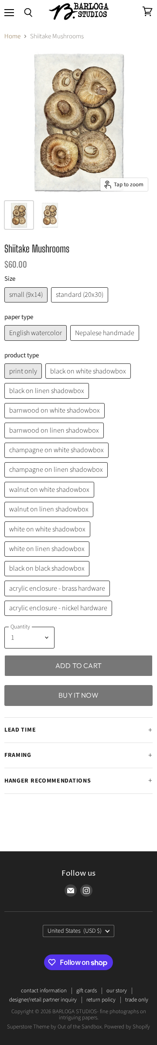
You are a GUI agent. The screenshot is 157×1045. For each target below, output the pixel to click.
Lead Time (20, 730)
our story (116, 991)
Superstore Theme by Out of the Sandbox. (55, 1027)
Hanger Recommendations (47, 780)
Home (12, 36)
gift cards (86, 991)
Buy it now (78, 695)
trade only (136, 1000)
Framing (17, 755)
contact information (44, 991)
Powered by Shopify (127, 1027)
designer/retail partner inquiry (43, 1000)
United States (75, 931)
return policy (101, 1000)
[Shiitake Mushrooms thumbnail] (19, 215)
